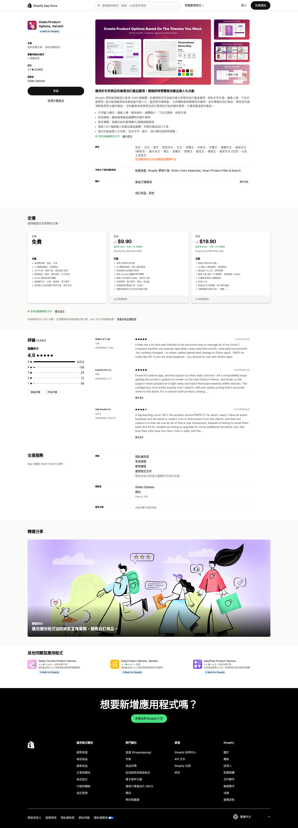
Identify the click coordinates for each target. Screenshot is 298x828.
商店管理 (82, 793)
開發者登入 (34, 817)
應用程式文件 (143, 471)
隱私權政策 (142, 456)
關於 (226, 752)
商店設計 (82, 779)
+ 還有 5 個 (232, 74)
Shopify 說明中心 (185, 752)
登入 (244, 5)
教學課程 (140, 466)
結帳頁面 (140, 170)
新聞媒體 (229, 772)
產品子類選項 (143, 182)
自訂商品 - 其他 (144, 193)
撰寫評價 (35, 392)
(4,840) (38, 69)
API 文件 (180, 759)
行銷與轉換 (83, 786)
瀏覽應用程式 (193, 5)
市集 (128, 759)
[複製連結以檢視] (112, 339)
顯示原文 (127, 136)
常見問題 (140, 461)
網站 (138, 492)
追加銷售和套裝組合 (138, 772)
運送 (128, 793)
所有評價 (52, 392)
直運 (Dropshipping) (138, 752)
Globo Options (36, 80)
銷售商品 (82, 766)
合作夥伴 (229, 779)
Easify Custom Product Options (57, 660)
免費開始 (260, 5)
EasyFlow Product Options (220, 660)
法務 (226, 793)
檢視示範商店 (56, 100)
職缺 (226, 759)
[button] (66, 667)
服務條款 (51, 817)
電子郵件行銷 (134, 779)
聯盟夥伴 (229, 786)
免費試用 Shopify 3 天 (149, 718)
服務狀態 (229, 799)
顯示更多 (139, 397)
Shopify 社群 (183, 766)
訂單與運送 (83, 772)
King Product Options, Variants (139, 660)
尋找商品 (82, 759)
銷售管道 (82, 752)
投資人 (227, 766)
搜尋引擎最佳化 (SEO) (139, 786)
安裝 (56, 91)
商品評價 (131, 766)
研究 (177, 772)
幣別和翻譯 (132, 799)
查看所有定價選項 (126, 319)
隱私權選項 (101, 817)
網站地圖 (84, 817)
